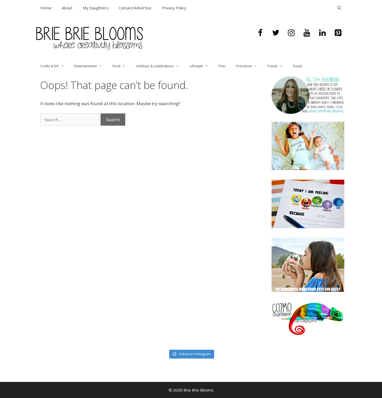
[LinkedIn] (322, 33)
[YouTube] (307, 33)
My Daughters (95, 7)
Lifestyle (196, 66)
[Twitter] (275, 33)
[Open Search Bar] (339, 8)
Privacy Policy (174, 7)
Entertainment (85, 66)
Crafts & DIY (49, 66)
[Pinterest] (338, 33)
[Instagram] (291, 33)
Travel (272, 66)
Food (116, 66)
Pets (222, 66)
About (67, 7)
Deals (297, 66)
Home (45, 7)
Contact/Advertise (135, 7)
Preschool (244, 66)
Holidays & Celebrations (155, 66)
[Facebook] (260, 33)
